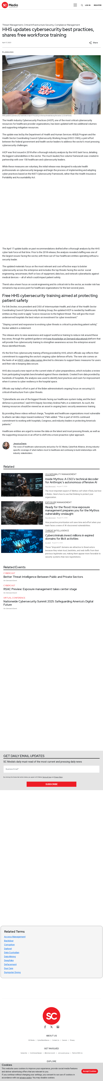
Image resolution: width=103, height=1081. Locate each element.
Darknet (8, 948)
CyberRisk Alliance (43, 1040)
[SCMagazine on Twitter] (51, 1026)
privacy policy (26, 1077)
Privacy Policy (58, 777)
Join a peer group (63, 1053)
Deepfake (9, 960)
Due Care (8, 968)
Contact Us (55, 1040)
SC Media (32, 1040)
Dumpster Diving (12, 972)
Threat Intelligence (57, 530)
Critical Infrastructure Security (39, 24)
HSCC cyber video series (30, 360)
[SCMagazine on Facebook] (45, 1026)
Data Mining (10, 956)
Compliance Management (67, 24)
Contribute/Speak (36, 1053)
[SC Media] (10, 5)
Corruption (9, 944)
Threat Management (12, 24)
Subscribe (51, 784)
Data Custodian (11, 952)
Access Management (14, 936)
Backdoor (9, 940)
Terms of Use (46, 777)
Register (97, 5)
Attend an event (50, 1053)
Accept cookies (89, 1071)
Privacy (72, 1040)
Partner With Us (77, 1053)
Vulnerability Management (61, 474)
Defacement (10, 964)
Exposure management (58, 502)
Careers (64, 1040)
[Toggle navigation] (75, 5)
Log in (87, 5)
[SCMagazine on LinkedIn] (57, 1026)
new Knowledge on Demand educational (67, 338)
